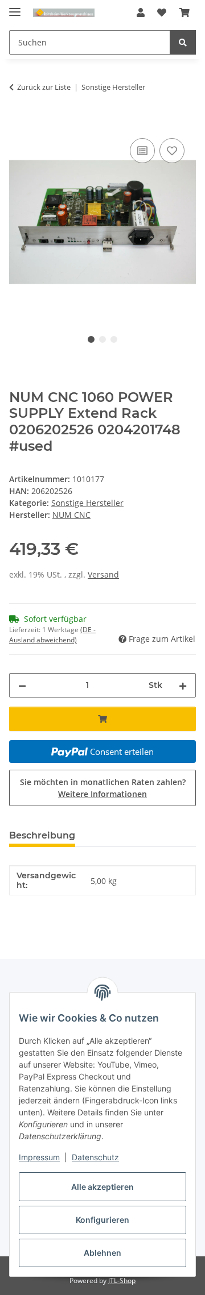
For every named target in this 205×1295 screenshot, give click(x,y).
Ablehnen (102, 1252)
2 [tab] (102, 339)
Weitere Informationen (102, 793)
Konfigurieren (102, 1220)
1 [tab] (91, 339)
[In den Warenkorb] (18, 123)
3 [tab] (113, 339)
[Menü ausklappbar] (14, 7)
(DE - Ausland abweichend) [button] (52, 635)
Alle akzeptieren (102, 1187)
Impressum (39, 1157)
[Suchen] (183, 42)
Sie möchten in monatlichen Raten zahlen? (103, 788)
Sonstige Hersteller (87, 502)
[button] (140, 12)
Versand (103, 574)
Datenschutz (95, 1157)
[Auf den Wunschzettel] (171, 150)
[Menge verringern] (22, 685)
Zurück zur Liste (44, 87)
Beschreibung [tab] (42, 835)
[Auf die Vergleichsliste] (142, 150)
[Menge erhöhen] (182, 685)
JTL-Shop (122, 1280)
